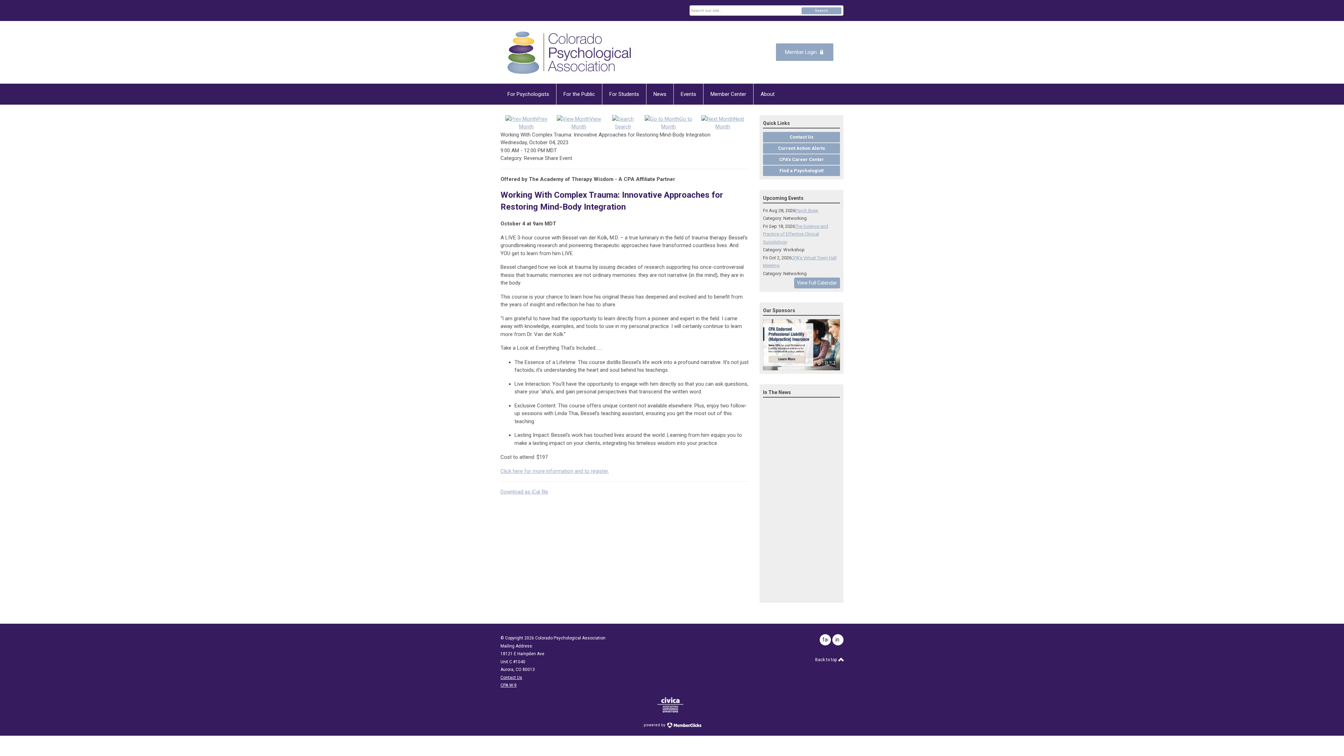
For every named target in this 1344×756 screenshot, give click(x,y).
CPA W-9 (508, 685)
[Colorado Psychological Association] (569, 52)
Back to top (826, 659)
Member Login (801, 52)
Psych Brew (806, 210)
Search (821, 10)
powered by (655, 725)
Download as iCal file (524, 492)
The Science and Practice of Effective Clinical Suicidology (795, 234)
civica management (670, 705)
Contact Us (511, 677)
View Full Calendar (817, 283)
